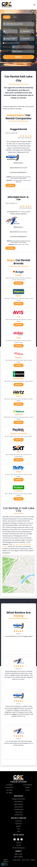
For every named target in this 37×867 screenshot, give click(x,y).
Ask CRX (18, 845)
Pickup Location (9, 21)
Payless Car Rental (18, 433)
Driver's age (7, 47)
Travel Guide (18, 812)
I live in (5, 51)
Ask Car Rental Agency (18, 848)
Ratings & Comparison (18, 799)
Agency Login (18, 854)
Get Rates (10, 185)
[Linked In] (18, 839)
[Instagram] (21, 839)
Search (18, 57)
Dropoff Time (24, 35)
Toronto (27, 790)
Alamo (18, 295)
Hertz (18, 396)
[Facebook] (14, 839)
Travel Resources (18, 809)
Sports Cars (18, 823)
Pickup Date (7, 28)
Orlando (27, 787)
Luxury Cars (18, 821)
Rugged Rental (18, 129)
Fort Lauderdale (27, 785)
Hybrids (18, 826)
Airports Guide (19, 807)
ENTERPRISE (19, 378)
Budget (18, 275)
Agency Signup (18, 856)
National (18, 414)
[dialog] (2, 864)
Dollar (18, 338)
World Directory (18, 801)
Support (18, 842)
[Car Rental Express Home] (6, 5)
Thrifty (18, 472)
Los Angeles (9, 785)
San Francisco (9, 787)
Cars (6, 17)
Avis (18, 317)
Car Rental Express (6, 863)
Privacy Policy (16, 860)
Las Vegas (9, 792)
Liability (33, 860)
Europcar (18, 491)
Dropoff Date (7, 35)
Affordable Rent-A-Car (18, 198)
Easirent (18, 357)
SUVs (18, 829)
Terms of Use (25, 860)
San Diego (9, 790)
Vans (14, 17)
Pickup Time (24, 28)
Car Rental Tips (18, 815)
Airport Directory (18, 804)
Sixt (18, 452)
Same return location (12, 43)
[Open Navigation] (34, 5)
